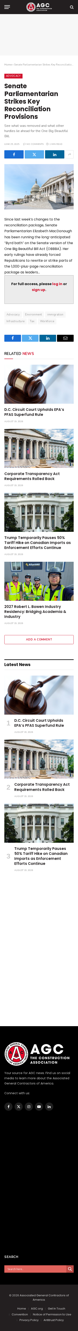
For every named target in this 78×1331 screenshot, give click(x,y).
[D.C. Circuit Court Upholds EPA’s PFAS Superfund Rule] (39, 384)
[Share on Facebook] (14, 154)
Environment (33, 315)
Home (8, 64)
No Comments (35, 144)
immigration (55, 315)
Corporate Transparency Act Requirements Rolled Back (32, 476)
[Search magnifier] (70, 1269)
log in (57, 283)
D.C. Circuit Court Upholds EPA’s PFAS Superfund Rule (34, 412)
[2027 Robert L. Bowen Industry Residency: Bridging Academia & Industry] (39, 581)
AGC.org (37, 1309)
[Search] (71, 7)
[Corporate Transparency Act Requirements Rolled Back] (39, 448)
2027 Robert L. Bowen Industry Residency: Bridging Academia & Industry (35, 611)
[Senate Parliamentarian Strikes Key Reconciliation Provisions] (39, 186)
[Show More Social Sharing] (69, 154)
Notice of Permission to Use (52, 1314)
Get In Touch (56, 1309)
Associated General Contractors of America (44, 1297)
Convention (20, 1314)
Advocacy (13, 76)
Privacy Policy (29, 1320)
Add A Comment (39, 640)
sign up (38, 289)
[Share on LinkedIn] (54, 154)
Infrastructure (15, 321)
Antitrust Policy (54, 1320)
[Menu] (7, 7)
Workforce (47, 321)
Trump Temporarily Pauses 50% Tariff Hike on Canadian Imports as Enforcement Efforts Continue (37, 542)
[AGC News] (39, 7)
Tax (32, 321)
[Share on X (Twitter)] (34, 154)
